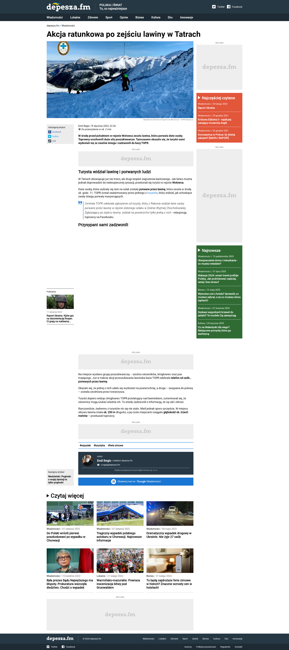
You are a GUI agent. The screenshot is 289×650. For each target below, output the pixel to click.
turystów (152, 192)
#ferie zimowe (115, 445)
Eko (170, 17)
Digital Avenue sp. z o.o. (147, 470)
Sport (109, 17)
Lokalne (75, 17)
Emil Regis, (84, 126)
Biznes (139, 17)
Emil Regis (104, 460)
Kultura (155, 17)
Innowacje (186, 17)
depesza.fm (53, 25)
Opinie (124, 17)
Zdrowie (93, 17)
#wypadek (85, 445)
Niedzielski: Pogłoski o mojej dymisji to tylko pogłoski (59, 479)
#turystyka (99, 445)
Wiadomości (55, 17)
